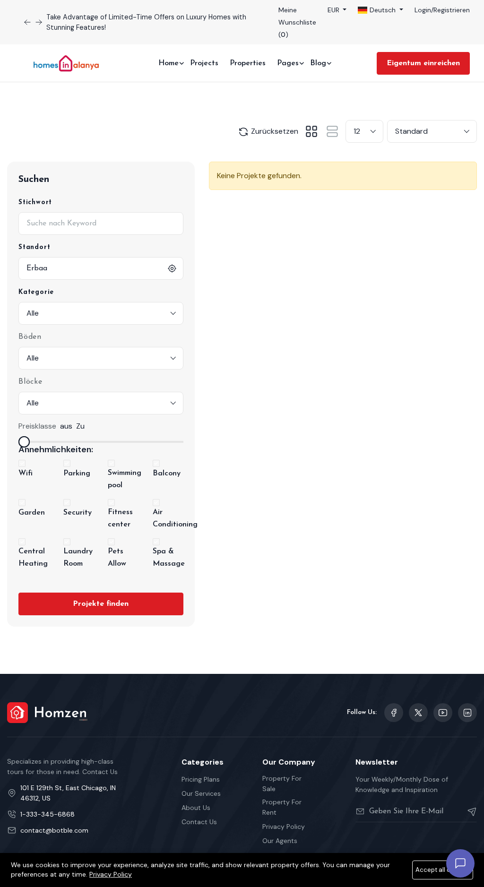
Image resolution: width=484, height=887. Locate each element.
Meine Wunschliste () (297, 22)
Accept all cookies (442, 870)
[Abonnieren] (468, 811)
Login (423, 10)
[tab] (311, 131)
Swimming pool (124, 479)
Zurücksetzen (273, 131)
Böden (30, 337)
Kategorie (36, 292)
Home (168, 63)
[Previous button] (39, 22)
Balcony (167, 473)
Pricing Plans (201, 779)
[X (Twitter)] (418, 712)
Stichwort (35, 202)
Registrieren (451, 10)
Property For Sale (282, 783)
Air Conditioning (175, 518)
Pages (288, 63)
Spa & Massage (169, 558)
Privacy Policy (283, 826)
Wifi (25, 473)
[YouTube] (442, 712)
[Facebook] (393, 712)
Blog (318, 63)
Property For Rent (282, 807)
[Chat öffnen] (460, 863)
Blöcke (30, 382)
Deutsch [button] (383, 10)
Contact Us (199, 822)
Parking (76, 473)
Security (77, 513)
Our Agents (279, 840)
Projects (204, 63)
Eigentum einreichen (423, 63)
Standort (34, 247)
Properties (248, 63)
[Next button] (27, 22)
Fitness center (120, 518)
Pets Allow (117, 558)
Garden (31, 513)
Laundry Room (78, 558)
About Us (196, 807)
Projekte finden (101, 604)
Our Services (201, 793)
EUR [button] (334, 10)
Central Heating (33, 558)
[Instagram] (467, 712)
